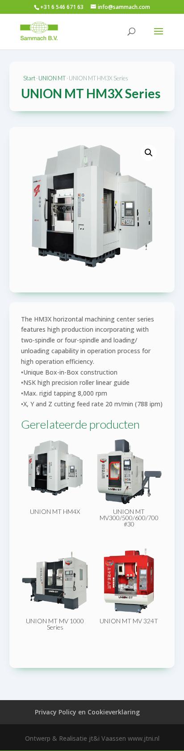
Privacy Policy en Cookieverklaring (87, 712)
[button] (149, 153)
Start (29, 78)
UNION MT (52, 78)
